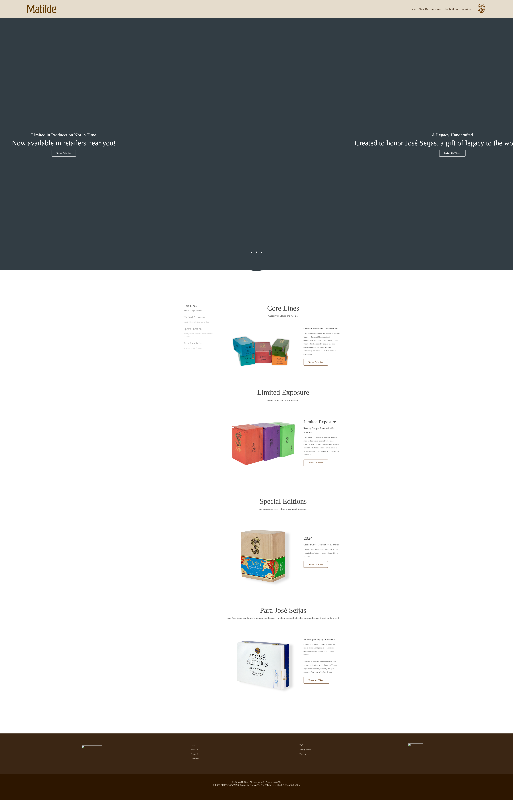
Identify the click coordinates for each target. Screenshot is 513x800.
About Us (194, 750)
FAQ (301, 745)
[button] (330, 153)
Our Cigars (195, 759)
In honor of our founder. (193, 348)
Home (193, 745)
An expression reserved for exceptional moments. (198, 335)
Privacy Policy (305, 750)
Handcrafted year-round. (193, 311)
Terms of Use (305, 754)
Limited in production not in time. (197, 322)
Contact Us (195, 754)
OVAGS (278, 782)
